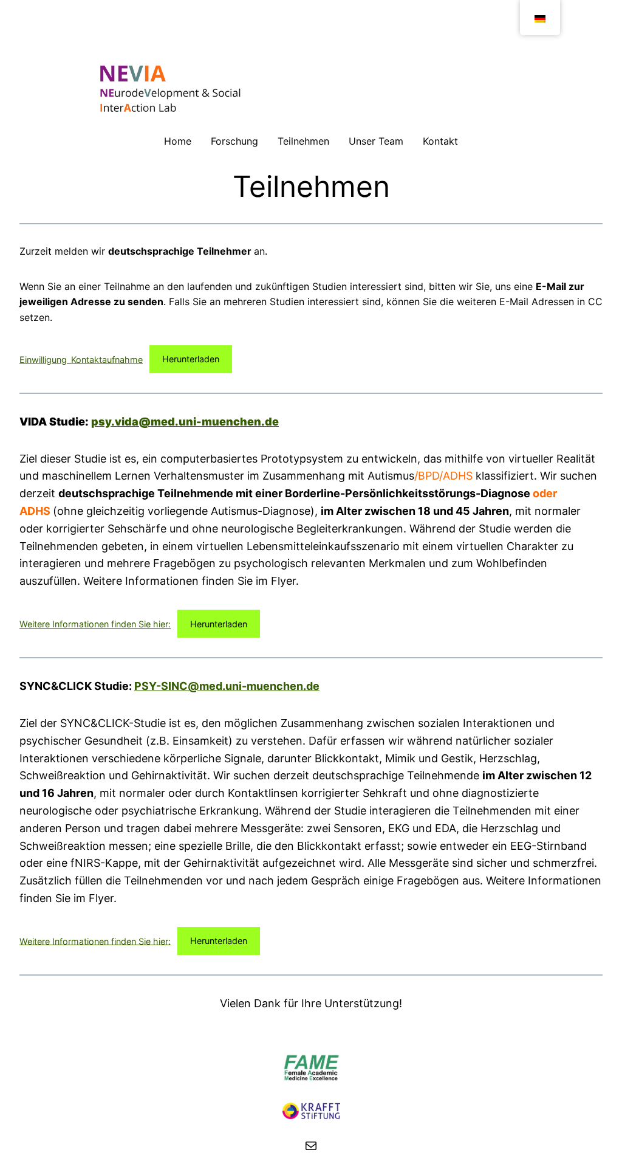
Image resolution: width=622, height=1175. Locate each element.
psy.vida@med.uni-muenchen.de (185, 421)
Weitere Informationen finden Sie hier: (95, 624)
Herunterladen (190, 359)
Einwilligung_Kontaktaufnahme (81, 359)
